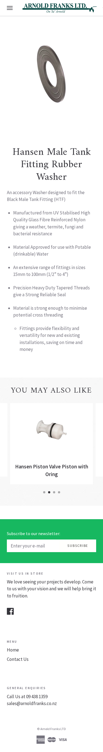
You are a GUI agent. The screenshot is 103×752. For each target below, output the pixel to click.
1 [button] (44, 492)
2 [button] (49, 492)
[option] (51, 74)
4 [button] (59, 492)
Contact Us (18, 659)
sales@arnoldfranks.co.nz (32, 703)
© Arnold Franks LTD (51, 729)
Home (13, 650)
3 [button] (54, 492)
